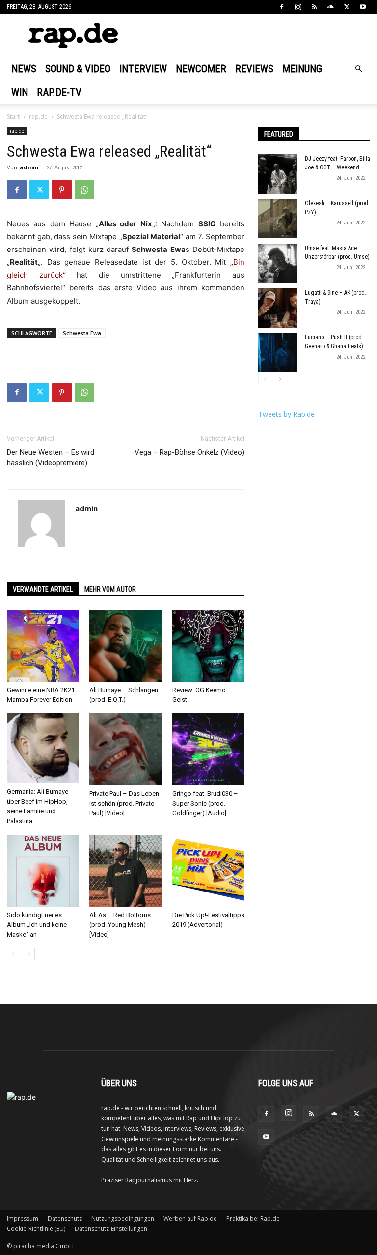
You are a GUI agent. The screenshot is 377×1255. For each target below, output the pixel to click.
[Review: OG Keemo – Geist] (208, 646)
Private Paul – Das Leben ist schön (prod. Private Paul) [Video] (124, 803)
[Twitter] (346, 7)
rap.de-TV (59, 92)
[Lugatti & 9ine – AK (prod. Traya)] (277, 308)
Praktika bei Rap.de (253, 1218)
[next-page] (29, 954)
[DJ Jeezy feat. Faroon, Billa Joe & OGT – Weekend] (277, 174)
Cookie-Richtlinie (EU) (36, 1229)
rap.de (38, 116)
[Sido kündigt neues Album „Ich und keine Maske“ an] (43, 871)
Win (19, 92)
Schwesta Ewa (82, 332)
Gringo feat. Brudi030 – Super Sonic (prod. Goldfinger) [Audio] (205, 803)
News (23, 69)
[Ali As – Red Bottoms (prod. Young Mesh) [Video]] (125, 871)
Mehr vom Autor (110, 589)
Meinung (302, 69)
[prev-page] (13, 954)
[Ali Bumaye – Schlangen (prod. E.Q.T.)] (125, 646)
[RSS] (314, 7)
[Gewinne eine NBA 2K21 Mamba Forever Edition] (43, 646)
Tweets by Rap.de (286, 413)
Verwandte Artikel (43, 589)
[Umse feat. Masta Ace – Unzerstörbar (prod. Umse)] (277, 263)
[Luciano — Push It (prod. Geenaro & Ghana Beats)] (277, 352)
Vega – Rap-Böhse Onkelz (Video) (189, 452)
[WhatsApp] (84, 189)
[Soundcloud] (330, 7)
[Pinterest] (62, 189)
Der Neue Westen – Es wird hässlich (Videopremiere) (50, 457)
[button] (358, 69)
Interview (143, 69)
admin (29, 167)
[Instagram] (298, 7)
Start (13, 116)
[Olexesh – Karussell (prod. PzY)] (277, 218)
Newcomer (201, 69)
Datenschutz (65, 1218)
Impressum (22, 1218)
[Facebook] (281, 7)
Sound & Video (77, 69)
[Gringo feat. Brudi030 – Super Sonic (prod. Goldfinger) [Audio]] (208, 749)
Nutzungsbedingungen (122, 1218)
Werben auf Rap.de (190, 1218)
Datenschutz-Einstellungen (111, 1229)
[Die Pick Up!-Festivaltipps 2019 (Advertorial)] (208, 871)
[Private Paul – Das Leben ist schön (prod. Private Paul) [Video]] (125, 749)
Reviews (254, 69)
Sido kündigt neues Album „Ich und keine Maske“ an (37, 924)
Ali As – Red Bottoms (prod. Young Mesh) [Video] (120, 924)
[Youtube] (362, 7)
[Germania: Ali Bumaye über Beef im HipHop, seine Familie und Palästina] (43, 748)
